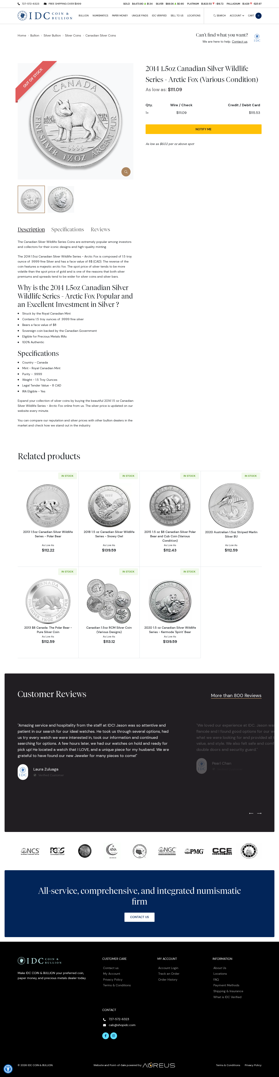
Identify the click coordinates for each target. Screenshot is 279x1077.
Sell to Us (177, 15)
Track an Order (168, 974)
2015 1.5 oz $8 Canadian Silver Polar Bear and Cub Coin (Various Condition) (170, 536)
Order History (167, 979)
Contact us (239, 41)
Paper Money (120, 15)
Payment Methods (226, 985)
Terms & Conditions (117, 985)
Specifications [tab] (67, 229)
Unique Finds (140, 15)
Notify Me (203, 129)
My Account (111, 974)
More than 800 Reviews (236, 695)
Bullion (84, 15)
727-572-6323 (30, 3)
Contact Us (139, 917)
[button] (8, 1069)
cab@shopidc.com (122, 1025)
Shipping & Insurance (228, 991)
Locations (193, 15)
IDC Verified (159, 15)
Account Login (168, 968)
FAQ (216, 979)
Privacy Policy (112, 979)
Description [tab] (31, 229)
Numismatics (100, 15)
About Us (219, 968)
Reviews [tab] (100, 229)
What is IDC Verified (227, 997)
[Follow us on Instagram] (113, 1035)
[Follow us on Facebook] (105, 1035)
